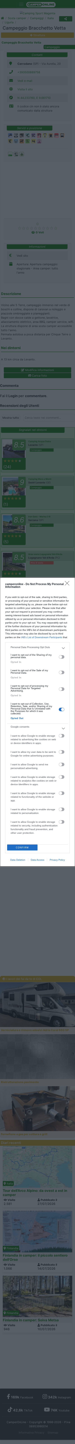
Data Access (37, 859)
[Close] (68, 584)
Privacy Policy (57, 859)
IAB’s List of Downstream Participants (41, 637)
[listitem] (37, 648)
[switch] (61, 657)
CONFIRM (22, 847)
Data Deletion (17, 859)
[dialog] (37, 722)
